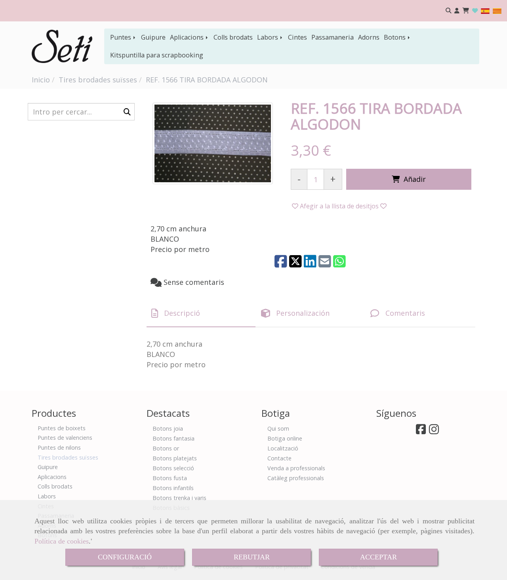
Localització (282, 448)
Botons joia (167, 428)
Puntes (121, 37)
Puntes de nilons (59, 447)
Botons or (165, 448)
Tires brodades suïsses (68, 457)
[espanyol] (485, 10)
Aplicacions (187, 37)
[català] (497, 10)
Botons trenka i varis (179, 498)
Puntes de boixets (62, 428)
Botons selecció (173, 468)
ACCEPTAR (378, 557)
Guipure (153, 37)
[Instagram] (434, 431)
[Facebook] (421, 431)
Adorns (368, 37)
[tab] (201, 314)
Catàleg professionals (295, 478)
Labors (268, 37)
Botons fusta (169, 478)
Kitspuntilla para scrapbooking (156, 55)
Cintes (297, 37)
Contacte (279, 458)
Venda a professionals (296, 468)
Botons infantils (173, 488)
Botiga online (284, 438)
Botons (395, 37)
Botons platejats (174, 458)
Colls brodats (233, 37)
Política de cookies (61, 541)
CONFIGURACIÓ (125, 557)
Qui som (278, 428)
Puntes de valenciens (65, 437)
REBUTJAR (252, 557)
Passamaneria (332, 37)
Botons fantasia (173, 438)
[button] (457, 11)
